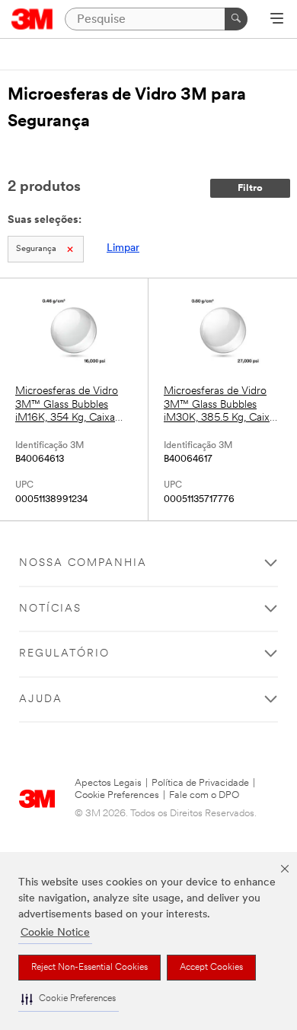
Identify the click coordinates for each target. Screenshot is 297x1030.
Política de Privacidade (200, 783)
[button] (68, 999)
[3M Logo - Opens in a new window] (32, 19)
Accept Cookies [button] (211, 967)
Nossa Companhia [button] (83, 563)
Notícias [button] (50, 609)
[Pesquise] (236, 19)
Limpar (123, 248)
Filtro (250, 188)
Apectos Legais (108, 783)
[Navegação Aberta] (276, 20)
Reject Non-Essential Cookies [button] (89, 967)
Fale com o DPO (204, 795)
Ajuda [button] (40, 699)
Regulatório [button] (64, 654)
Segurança (36, 249)
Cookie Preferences (117, 795)
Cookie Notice (55, 933)
